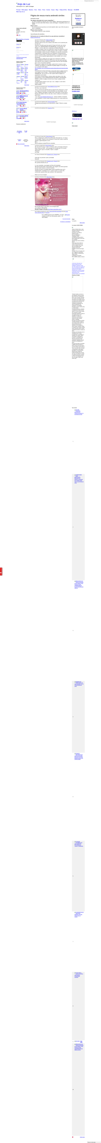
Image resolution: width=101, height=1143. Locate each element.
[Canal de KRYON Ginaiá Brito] (26, 73)
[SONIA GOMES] (22, 77)
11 (24, 118)
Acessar (82, 1)
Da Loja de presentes (66, 218)
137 (26, 112)
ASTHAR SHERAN (24, 115)
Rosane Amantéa (51, 101)
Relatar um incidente (72, 1141)
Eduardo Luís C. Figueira (52, 154)
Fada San (50, 108)
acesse (79, 20)
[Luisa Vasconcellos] (18, 65)
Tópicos (18, 44)
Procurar (99, 1)
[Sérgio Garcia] (18, 81)
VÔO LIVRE (26, 131)
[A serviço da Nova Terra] (78, 79)
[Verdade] (22, 81)
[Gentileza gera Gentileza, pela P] (26, 81)
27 (25, 106)
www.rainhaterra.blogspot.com (46, 96)
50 (22, 99)
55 (22, 106)
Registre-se (76, 1)
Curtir (19, 35)
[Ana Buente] (26, 77)
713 (22, 112)
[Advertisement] (76, 149)
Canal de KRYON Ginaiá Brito (19, 132)
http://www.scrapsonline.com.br (54, 209)
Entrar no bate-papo (92, 1142)
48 (22, 118)
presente (47, 212)
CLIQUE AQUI (76, 91)
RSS (72, 1137)
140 (22, 93)
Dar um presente (21, 143)
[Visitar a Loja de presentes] (67, 214)
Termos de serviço (81, 1141)
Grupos (17, 47)
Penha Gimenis (49, 136)
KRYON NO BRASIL (24, 90)
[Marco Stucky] (22, 65)
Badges (65, 1141)
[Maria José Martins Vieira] (22, 69)
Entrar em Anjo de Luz (35, 37)
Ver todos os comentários (65, 221)
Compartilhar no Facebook (23, 39)
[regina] (18, 77)
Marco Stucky (19, 140)
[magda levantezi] (26, 65)
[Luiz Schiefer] (18, 69)
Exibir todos (26, 84)
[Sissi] (22, 73)
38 (25, 93)
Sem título (81, 1042)
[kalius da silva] (26, 69)
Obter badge (82, 222)
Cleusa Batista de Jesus (52, 86)
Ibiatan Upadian (49, 39)
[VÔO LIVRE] (18, 73)
